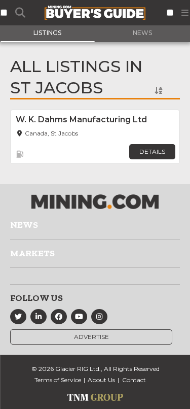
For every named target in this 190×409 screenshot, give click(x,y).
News (24, 224)
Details (152, 151)
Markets (32, 253)
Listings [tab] (47, 33)
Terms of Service (57, 380)
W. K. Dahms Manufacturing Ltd (81, 119)
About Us (101, 380)
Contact (134, 380)
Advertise (91, 336)
